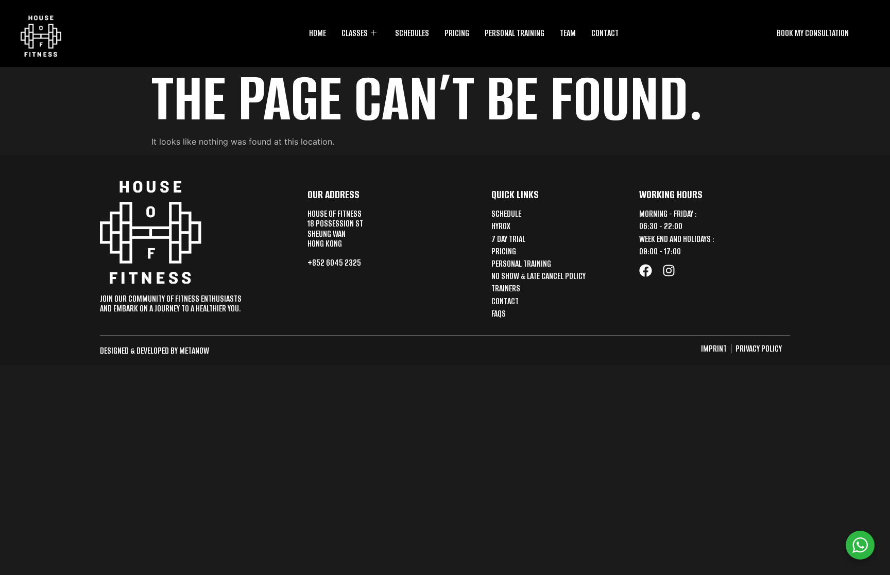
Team (568, 33)
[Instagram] (668, 270)
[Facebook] (645, 270)
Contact (605, 33)
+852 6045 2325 (334, 263)
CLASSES (354, 33)
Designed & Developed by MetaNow (154, 351)
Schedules (412, 33)
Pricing (456, 33)
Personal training (514, 33)
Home (317, 33)
